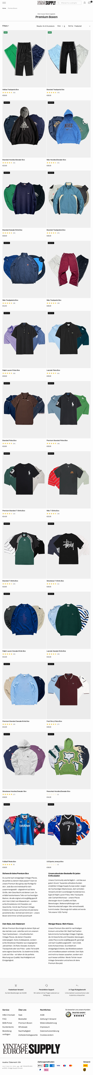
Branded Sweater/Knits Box (12, 230)
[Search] (68, 3)
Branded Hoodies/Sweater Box (13, 160)
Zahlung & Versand (48, 1019)
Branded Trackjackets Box (56, 230)
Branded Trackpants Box (55, 89)
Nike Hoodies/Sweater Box (56, 160)
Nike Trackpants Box (54, 300)
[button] (4, 3)
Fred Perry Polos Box (54, 721)
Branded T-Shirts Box (10, 581)
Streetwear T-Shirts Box (55, 581)
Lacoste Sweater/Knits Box (56, 651)
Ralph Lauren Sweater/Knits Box (14, 651)
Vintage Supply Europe (15, 1068)
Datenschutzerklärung (49, 1031)
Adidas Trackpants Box (10, 89)
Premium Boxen (25, 1023)
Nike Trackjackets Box (10, 300)
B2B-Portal (7, 1023)
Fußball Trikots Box (9, 861)
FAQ (4, 1019)
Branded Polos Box (9, 440)
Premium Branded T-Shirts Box (13, 511)
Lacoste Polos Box (53, 370)
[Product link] (24, 58)
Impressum (45, 1027)
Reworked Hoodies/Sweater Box (58, 791)
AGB (42, 1015)
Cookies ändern (47, 1035)
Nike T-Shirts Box (53, 511)
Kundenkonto (8, 1027)
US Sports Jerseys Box (55, 861)
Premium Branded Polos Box (57, 440)
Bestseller (22, 1019)
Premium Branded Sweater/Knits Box (15, 721)
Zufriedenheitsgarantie (28, 1035)
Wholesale (22, 1027)
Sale (20, 1015)
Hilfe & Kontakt (8, 1015)
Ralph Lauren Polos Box (11, 370)
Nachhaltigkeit (24, 1031)
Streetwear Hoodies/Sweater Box (14, 791)
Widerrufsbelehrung (48, 1023)
